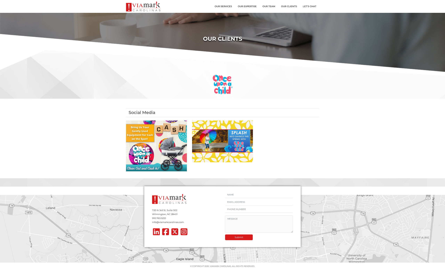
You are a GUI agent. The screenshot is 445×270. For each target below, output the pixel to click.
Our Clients (289, 6)
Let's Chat (309, 6)
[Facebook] (165, 233)
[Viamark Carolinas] (143, 6)
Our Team (268, 6)
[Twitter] (175, 233)
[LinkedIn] (156, 233)
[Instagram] (184, 233)
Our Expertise (247, 6)
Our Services (223, 6)
